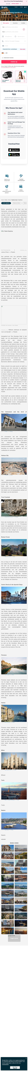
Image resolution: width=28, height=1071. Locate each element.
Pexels (13, 252)
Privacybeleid (3, 67)
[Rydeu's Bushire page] (7, 81)
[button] (3, 53)
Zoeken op (14, 62)
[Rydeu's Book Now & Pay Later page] (21, 81)
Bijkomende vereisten (9, 57)
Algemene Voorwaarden (11, 67)
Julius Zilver (5, 252)
